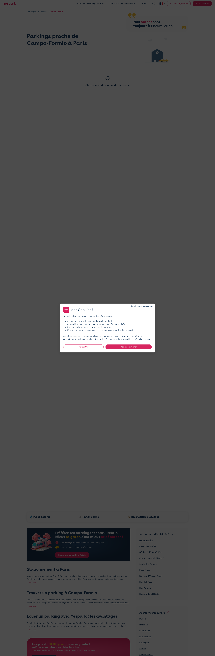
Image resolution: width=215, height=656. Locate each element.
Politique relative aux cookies (119, 339)
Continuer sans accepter (142, 306)
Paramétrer (83, 347)
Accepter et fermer (129, 347)
